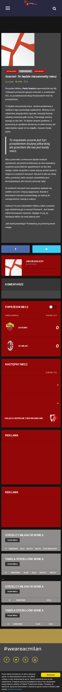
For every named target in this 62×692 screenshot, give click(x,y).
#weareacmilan (22, 648)
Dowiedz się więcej (15, 689)
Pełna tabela (12, 540)
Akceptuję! (51, 675)
